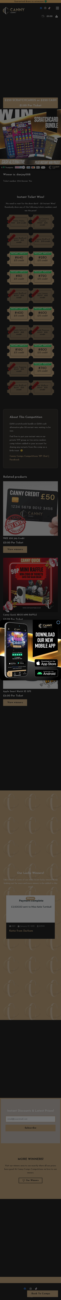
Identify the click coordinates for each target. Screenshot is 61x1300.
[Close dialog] (58, 622)
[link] (46, 663)
